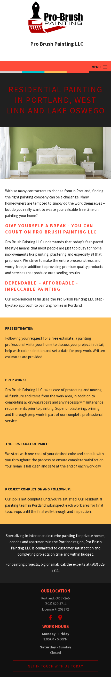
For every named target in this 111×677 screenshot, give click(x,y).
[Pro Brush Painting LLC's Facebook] (50, 618)
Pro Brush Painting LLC (56, 43)
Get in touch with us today (55, 666)
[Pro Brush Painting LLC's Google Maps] (60, 618)
